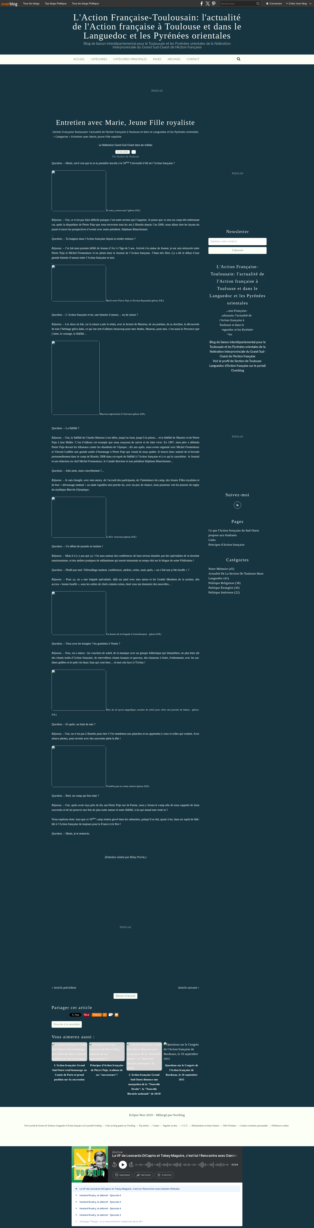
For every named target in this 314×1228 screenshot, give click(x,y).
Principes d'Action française (226, 544)
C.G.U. (185, 1125)
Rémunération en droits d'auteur (205, 1125)
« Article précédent (64, 987)
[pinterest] (213, 3)
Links (212, 540)
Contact (193, 59)
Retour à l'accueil (125, 996)
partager (146, 1175)
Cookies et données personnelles (254, 1125)
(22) (224, 592)
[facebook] (201, 3)
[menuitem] (79, 59)
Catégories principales (130, 59)
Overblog (179, 1115)
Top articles (144, 1125)
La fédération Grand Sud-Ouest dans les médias (125, 145)
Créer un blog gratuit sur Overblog (120, 1125)
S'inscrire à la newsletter (66, 1024)
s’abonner (124, 1175)
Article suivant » (188, 987)
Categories (61, 136)
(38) (224, 583)
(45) (221, 569)
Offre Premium (229, 1125)
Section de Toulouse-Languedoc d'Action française (60, 1125)
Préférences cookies (280, 1125)
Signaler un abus (170, 1125)
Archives (174, 59)
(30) (223, 587)
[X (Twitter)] (207, 3)
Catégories (99, 59)
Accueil (79, 59)
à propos (166, 1175)
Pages (157, 59)
